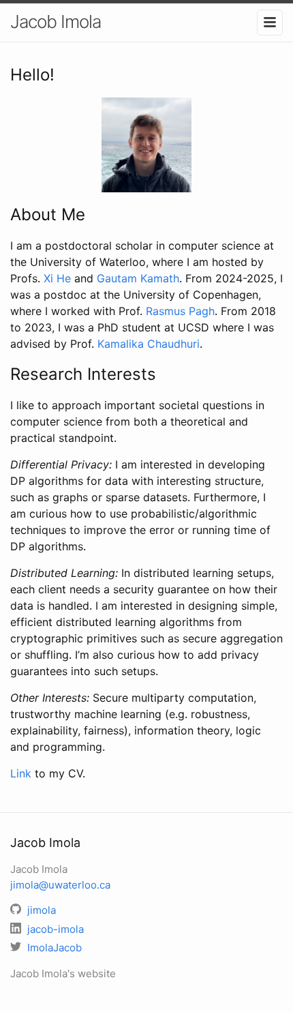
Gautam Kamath (138, 278)
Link (20, 773)
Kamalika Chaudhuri (148, 344)
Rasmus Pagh (180, 311)
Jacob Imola (55, 21)
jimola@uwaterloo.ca (60, 884)
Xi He (57, 278)
